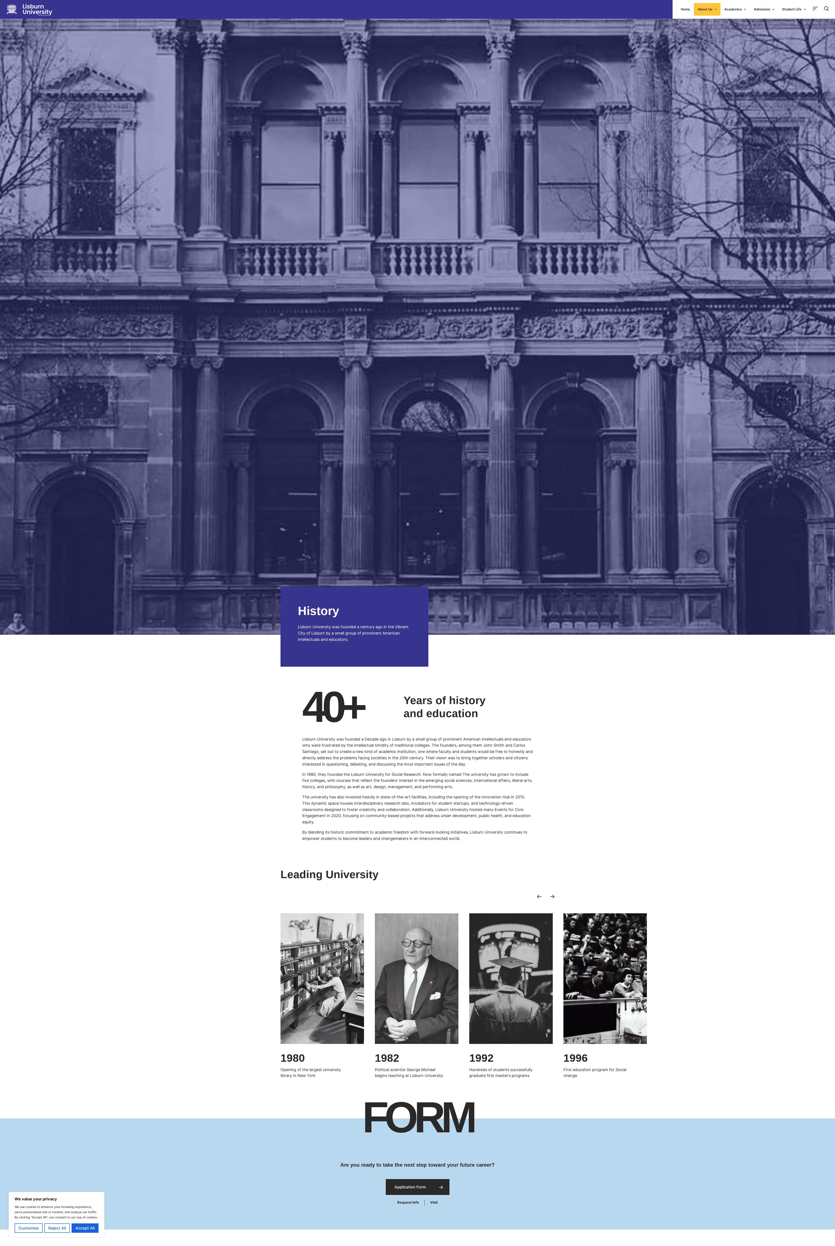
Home (685, 9)
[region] (56, 1214)
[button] (539, 896)
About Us (705, 9)
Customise (28, 1228)
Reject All (57, 1228)
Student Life (792, 9)
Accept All (85, 1228)
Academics (733, 9)
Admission (762, 9)
